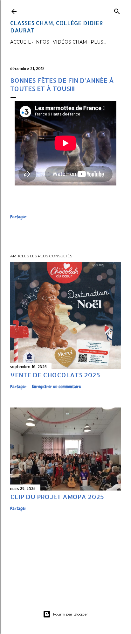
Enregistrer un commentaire (56, 386)
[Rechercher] (117, 10)
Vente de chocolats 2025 (55, 375)
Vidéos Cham (70, 42)
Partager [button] (18, 216)
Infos (41, 42)
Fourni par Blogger (70, 614)
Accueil (20, 42)
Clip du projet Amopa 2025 (57, 496)
